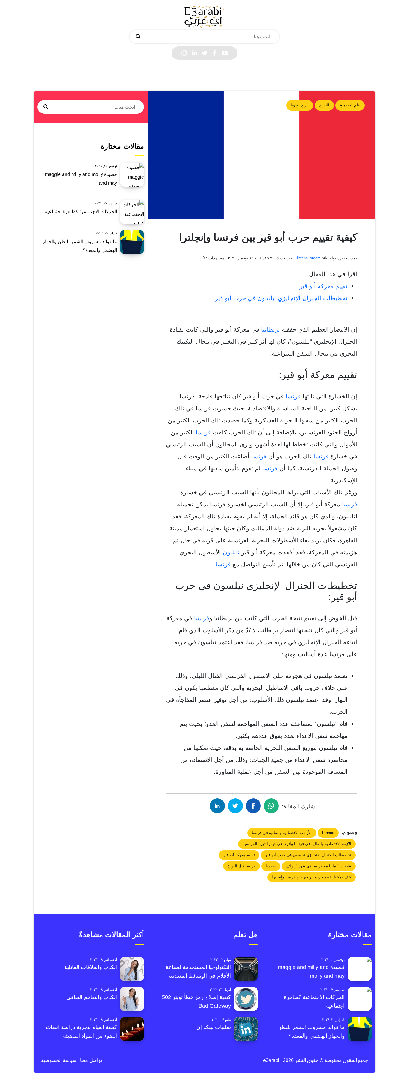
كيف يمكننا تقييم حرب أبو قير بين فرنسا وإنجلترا (311, 877)
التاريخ (324, 105)
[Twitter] (204, 53)
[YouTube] (225, 53)
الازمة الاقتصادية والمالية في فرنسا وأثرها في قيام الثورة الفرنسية (297, 844)
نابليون (230, 552)
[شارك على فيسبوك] (253, 805)
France (328, 832)
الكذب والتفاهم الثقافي (91, 997)
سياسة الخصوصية (58, 1060)
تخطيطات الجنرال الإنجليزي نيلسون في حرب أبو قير (281, 298)
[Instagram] (184, 53)
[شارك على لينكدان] (217, 805)
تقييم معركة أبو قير (323, 286)
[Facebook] (215, 53)
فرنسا (292, 396)
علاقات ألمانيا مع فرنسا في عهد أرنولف (318, 866)
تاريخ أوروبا (300, 105)
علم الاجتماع (350, 105)
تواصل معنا (90, 1060)
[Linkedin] (194, 53)
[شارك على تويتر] (235, 805)
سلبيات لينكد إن (213, 1027)
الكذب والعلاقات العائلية (90, 967)
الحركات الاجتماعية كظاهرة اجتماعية (81, 211)
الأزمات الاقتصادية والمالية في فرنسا (282, 832)
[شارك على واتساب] (271, 805)
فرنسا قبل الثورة (241, 866)
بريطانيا (269, 329)
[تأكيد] (138, 36)
